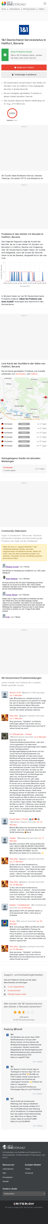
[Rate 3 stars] (24, 1012)
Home (3, 9)
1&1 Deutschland (29, 9)
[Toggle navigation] (45, 3)
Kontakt (6, 1181)
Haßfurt (34, 374)
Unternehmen (14, 9)
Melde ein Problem (25, 67)
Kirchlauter (20, 374)
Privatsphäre (8, 1177)
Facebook (29, 1173)
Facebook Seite (14, 990)
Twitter (28, 1169)
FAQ (4, 1173)
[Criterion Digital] (24, 1204)
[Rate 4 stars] (28, 1012)
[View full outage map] (24, 399)
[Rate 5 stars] (33, 1012)
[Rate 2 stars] (20, 1012)
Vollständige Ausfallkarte (25, 74)
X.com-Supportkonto (16, 987)
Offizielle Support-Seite (17, 994)
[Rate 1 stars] (15, 1012)
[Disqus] (24, 591)
